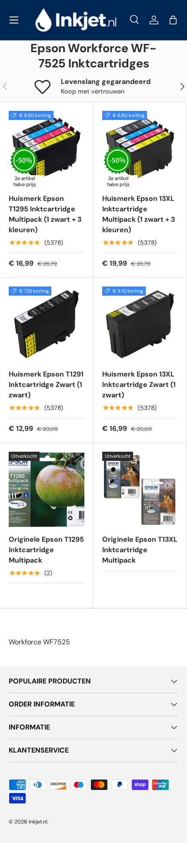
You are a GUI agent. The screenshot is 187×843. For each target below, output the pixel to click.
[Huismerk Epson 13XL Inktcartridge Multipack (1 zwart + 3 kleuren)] (140, 149)
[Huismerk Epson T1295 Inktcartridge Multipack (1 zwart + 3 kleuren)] (46, 149)
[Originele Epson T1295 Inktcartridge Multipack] (46, 489)
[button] (173, 20)
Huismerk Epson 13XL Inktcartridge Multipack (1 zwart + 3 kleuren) (138, 214)
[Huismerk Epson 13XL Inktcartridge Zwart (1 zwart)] (140, 324)
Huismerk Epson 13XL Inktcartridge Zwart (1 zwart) (139, 385)
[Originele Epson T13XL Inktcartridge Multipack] (140, 489)
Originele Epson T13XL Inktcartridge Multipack (139, 550)
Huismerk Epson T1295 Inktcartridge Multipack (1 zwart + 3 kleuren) (45, 214)
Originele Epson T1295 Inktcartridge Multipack (46, 550)
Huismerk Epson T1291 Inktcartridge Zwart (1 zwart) (46, 385)
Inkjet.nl (38, 821)
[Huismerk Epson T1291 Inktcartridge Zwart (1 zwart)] (46, 324)
